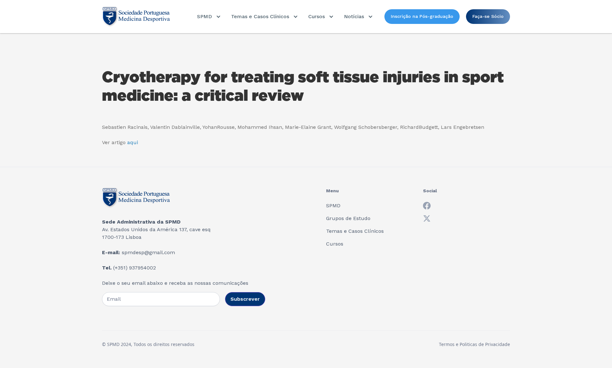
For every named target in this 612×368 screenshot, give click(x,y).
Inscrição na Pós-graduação (422, 16)
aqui (132, 142)
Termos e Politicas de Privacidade (474, 344)
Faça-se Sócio (488, 16)
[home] (136, 16)
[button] (209, 17)
